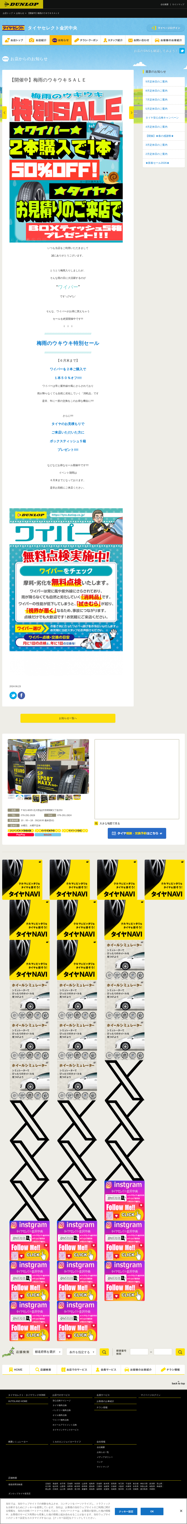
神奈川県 (144, 1484)
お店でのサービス (61, 1395)
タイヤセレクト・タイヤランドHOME (26, 1395)
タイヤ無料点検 (60, 1405)
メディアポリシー (105, 1457)
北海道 (48, 1484)
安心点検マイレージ (62, 1400)
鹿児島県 (144, 1489)
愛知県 (92, 1486)
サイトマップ (178, 4)
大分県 (128, 1489)
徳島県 (70, 1489)
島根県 (159, 1486)
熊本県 (121, 1489)
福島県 (92, 1484)
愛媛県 (84, 1489)
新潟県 (152, 1484)
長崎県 (114, 1489)
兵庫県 (128, 1486)
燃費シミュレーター (18, 1441)
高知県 (92, 1489)
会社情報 (101, 1441)
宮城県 (70, 1484)
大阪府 (121, 1486)
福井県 (55, 1486)
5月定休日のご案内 (156, 108)
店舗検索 (12, 1478)
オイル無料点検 (60, 1415)
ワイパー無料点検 (61, 1420)
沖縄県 (152, 1489)
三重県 (99, 1486)
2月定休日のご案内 (156, 153)
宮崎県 (135, 1489)
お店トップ (8, 13)
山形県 (84, 1484)
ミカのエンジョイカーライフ (66, 1441)
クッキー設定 (126, 1511)
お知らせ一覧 (103, 1452)
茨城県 (99, 1484)
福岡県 (99, 1489)
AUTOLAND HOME (17, 1401)
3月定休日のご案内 (156, 144)
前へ (4, 112)
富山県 (159, 1484)
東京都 (135, 1484)
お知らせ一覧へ (68, 718)
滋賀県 (106, 1486)
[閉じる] (181, 1511)
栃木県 (106, 1484)
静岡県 (84, 1486)
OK (152, 1511)
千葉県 (128, 1484)
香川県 (77, 1489)
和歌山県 (144, 1486)
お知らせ (20, 13)
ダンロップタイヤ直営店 (19, 1493)
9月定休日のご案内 (156, 81)
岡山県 (48, 1489)
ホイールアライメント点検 (65, 1425)
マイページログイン (151, 1395)
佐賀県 (106, 1489)
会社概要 (165, 4)
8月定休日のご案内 (156, 90)
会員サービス (103, 1395)
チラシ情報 (102, 1407)
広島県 (55, 1489)
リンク (100, 1462)
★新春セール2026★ (157, 162)
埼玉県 (121, 1484)
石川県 (48, 1486)
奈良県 (135, 1486)
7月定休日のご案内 (156, 99)
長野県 (70, 1486)
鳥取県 (152, 1486)
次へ (131, 112)
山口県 (62, 1489)
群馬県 (114, 1484)
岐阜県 (77, 1486)
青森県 (55, 1484)
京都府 (114, 1486)
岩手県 (62, 1484)
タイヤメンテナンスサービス (66, 1430)
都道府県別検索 (15, 1484)
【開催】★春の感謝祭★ (160, 135)
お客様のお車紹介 (105, 1401)
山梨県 (62, 1486)
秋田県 (77, 1484)
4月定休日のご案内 (156, 126)
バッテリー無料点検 (62, 1410)
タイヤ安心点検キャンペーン (162, 117)
